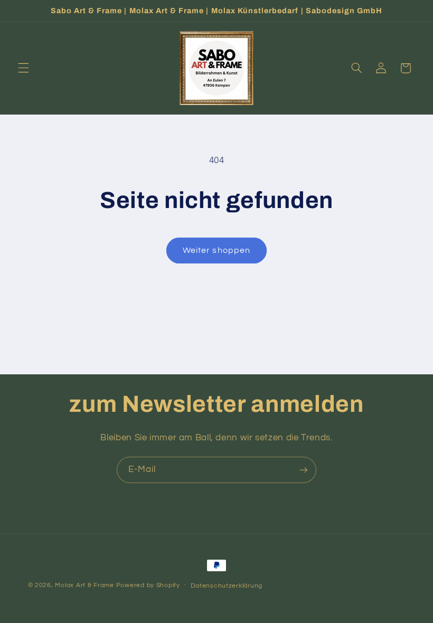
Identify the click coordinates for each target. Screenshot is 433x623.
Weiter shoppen (216, 250)
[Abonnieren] (303, 470)
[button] (23, 68)
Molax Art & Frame (84, 585)
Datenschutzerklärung (226, 586)
